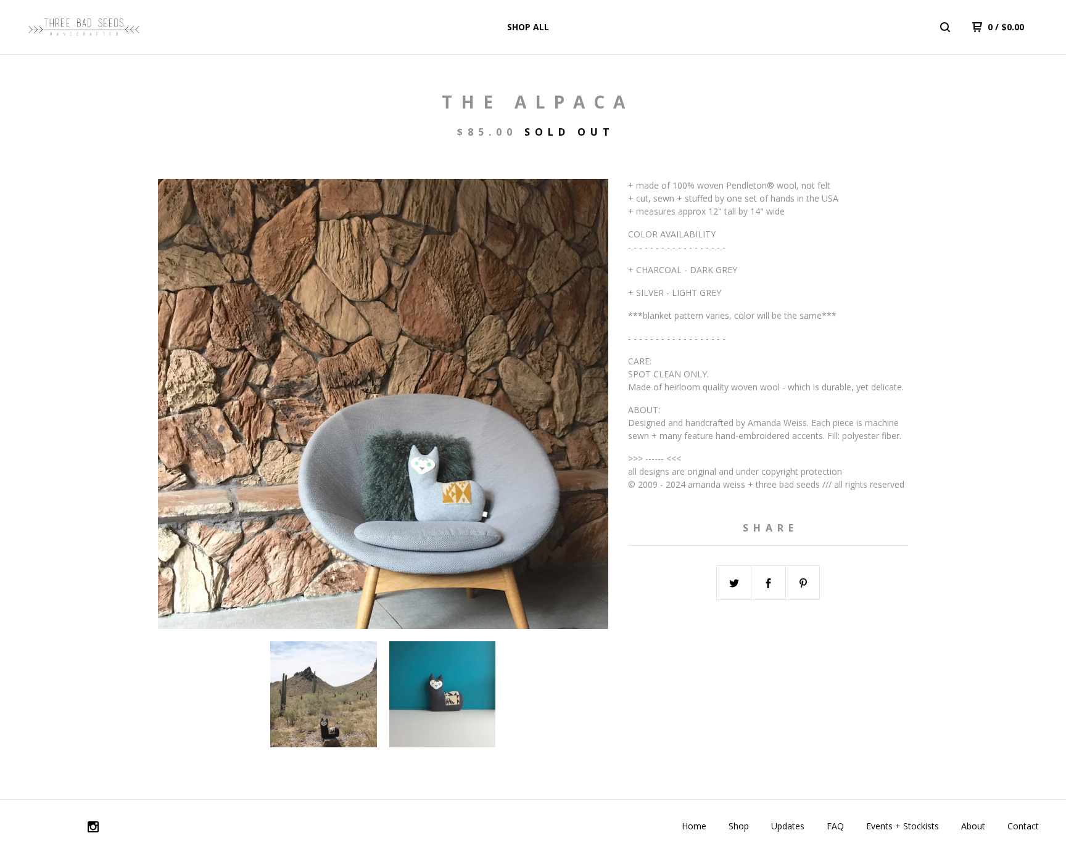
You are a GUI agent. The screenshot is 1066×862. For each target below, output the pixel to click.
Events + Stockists (902, 826)
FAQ (835, 826)
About (973, 826)
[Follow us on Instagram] (93, 828)
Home (694, 826)
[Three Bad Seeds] (84, 27)
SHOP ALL (528, 27)
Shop (739, 826)
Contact (1023, 826)
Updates (787, 826)
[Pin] (803, 583)
